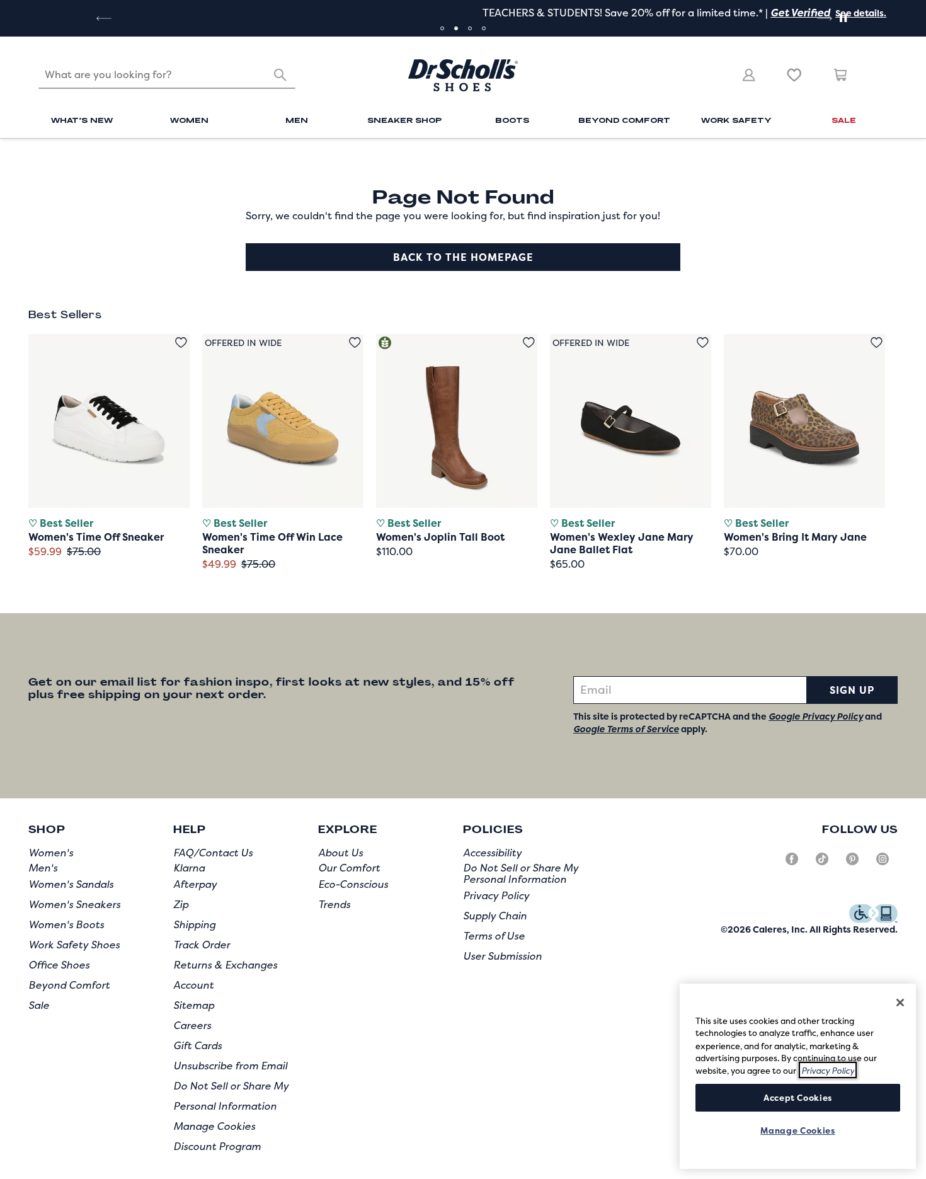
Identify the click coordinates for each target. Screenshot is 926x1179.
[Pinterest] (852, 864)
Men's (42, 868)
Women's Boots (66, 924)
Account (193, 985)
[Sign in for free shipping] (749, 75)
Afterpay (195, 884)
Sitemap (193, 1005)
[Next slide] (823, 18)
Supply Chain (495, 916)
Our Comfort (349, 868)
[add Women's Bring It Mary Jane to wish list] (876, 342)
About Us (340, 853)
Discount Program (217, 1146)
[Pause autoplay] (843, 18)
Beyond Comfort (69, 985)
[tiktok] (822, 864)
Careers (192, 1025)
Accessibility (492, 853)
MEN (296, 119)
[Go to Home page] (463, 75)
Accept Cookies (797, 1097)
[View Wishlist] (794, 75)
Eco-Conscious (353, 884)
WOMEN (189, 119)
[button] (641, 13)
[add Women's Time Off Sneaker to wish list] (181, 342)
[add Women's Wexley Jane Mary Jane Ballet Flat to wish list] (702, 342)
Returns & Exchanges (225, 965)
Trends (334, 904)
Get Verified (582, 13)
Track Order (201, 945)
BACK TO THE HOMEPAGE (463, 257)
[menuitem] (82, 122)
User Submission (502, 956)
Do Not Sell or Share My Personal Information (520, 873)
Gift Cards (197, 1045)
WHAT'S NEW (82, 119)
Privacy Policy (496, 895)
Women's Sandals (70, 884)
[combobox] (166, 75)
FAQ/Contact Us (213, 853)
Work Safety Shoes (74, 945)
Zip (180, 904)
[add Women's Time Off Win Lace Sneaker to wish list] (354, 342)
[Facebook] (792, 864)
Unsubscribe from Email (230, 1066)
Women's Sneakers (74, 904)
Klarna (189, 868)
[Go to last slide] (103, 18)
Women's (50, 853)
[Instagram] (882, 864)
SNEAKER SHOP (404, 119)
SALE (844, 119)
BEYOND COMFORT (624, 119)
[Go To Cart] (841, 75)
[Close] (900, 1002)
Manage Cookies (214, 1126)
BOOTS (512, 119)
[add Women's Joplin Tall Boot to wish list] (528, 342)
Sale (38, 1005)
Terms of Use (494, 936)
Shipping (194, 924)
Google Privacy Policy (816, 716)
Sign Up (852, 690)
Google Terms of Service (626, 729)
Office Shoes (58, 965)
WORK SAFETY (736, 119)
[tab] (442, 28)
